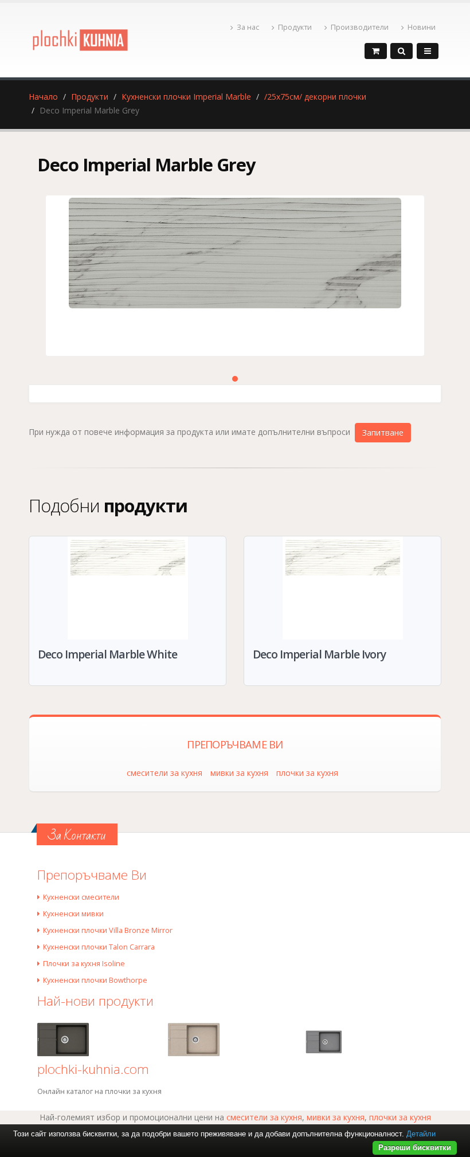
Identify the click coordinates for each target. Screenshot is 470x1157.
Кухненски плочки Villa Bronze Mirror (108, 930)
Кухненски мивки (73, 914)
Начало (43, 96)
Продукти (295, 27)
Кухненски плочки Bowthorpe (95, 980)
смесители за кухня (164, 772)
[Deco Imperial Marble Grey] (235, 275)
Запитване (383, 432)
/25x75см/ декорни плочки (315, 96)
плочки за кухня (307, 772)
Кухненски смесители (81, 897)
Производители (360, 27)
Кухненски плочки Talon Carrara (99, 947)
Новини (422, 27)
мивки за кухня (239, 772)
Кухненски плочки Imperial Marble (186, 96)
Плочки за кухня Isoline (84, 963)
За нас (248, 27)
